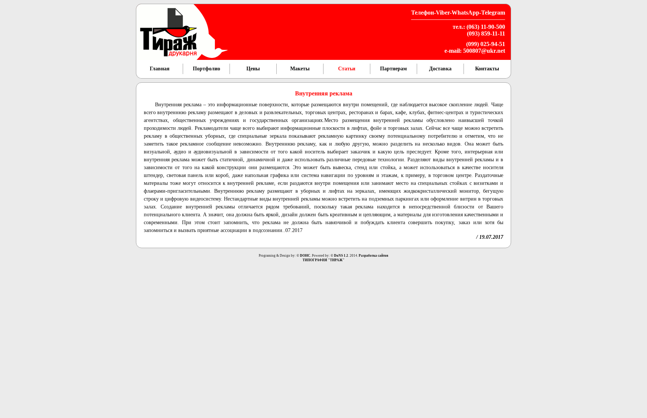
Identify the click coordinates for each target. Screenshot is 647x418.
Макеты (300, 68)
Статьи (346, 68)
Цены (253, 68)
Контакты (487, 68)
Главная (160, 68)
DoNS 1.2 (341, 255)
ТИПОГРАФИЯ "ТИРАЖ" (323, 260)
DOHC (305, 255)
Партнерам (393, 68)
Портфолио (206, 68)
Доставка (440, 68)
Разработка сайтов (373, 255)
